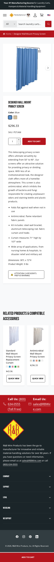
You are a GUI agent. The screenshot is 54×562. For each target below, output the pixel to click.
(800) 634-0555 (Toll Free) (17, 404)
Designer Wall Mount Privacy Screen (30, 33)
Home (8, 33)
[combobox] (35, 24)
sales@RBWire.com (31, 460)
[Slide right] (47, 67)
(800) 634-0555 (10, 464)
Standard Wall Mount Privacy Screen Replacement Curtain (13, 356)
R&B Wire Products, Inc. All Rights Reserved (30, 546)
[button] (5, 15)
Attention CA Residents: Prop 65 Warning (25, 274)
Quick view (13, 378)
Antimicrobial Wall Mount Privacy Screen (37, 353)
